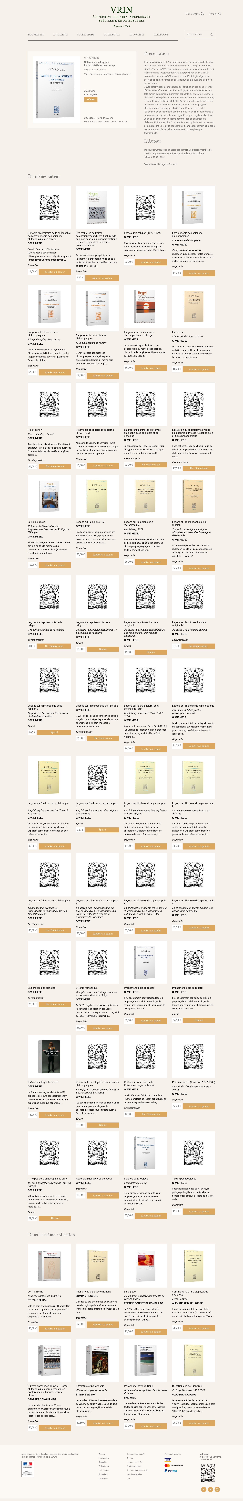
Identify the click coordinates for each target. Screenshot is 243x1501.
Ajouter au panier (55, 272)
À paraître (103, 1462)
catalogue (161, 34)
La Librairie (104, 1470)
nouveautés (36, 34)
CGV (128, 1478)
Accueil (102, 1454)
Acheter (91, 99)
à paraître (60, 34)
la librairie (112, 34)
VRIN (121, 16)
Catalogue (103, 1478)
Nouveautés (104, 1458)
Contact (130, 1458)
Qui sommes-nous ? (135, 1454)
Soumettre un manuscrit (137, 1470)
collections (85, 34)
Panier (213, 14)
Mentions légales (134, 1474)
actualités (136, 34)
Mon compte (192, 14)
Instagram (217, 1489)
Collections (104, 1466)
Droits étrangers (134, 1466)
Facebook (203, 1489)
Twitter (210, 1489)
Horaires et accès (134, 1462)
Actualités (103, 1474)
